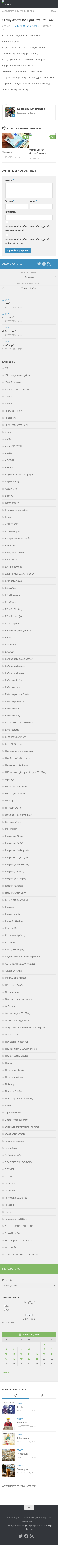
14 (36, 1354)
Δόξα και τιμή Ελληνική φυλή (19, 573)
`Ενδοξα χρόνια (13, 382)
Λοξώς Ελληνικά (13, 970)
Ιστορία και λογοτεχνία (16, 857)
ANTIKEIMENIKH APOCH (13, 11)
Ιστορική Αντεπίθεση (15, 892)
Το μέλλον (10, 1183)
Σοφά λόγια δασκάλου (16, 1119)
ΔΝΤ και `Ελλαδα (13, 566)
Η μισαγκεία (11, 779)
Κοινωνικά (8, 317)
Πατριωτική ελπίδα (14, 1077)
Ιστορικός (10, 907)
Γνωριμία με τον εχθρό (16, 510)
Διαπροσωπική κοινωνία (17, 538)
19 (21, 1358)
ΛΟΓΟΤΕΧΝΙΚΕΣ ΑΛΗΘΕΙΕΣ (20, 963)
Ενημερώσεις (12, 729)
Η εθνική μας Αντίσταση (17, 765)
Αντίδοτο (9, 453)
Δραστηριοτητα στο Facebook (19, 1486)
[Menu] (54, 4)
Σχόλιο (9, 180)
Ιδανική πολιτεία (13, 822)
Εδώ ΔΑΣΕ (10, 588)
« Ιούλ (5, 1372)
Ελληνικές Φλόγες (14, 680)
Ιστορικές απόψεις (14, 871)
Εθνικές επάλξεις (13, 616)
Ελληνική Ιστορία (13, 687)
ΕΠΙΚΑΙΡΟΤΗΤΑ (13, 744)
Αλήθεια (9, 439)
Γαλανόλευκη (12, 503)
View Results (29, 1318)
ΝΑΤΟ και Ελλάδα (14, 985)
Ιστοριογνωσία (12, 914)
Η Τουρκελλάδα (13, 807)
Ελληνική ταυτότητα (15, 701)
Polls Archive (8, 1322)
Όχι (8, 1309)
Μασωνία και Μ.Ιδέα (15, 978)
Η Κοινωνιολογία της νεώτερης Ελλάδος (25, 772)
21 (36, 1358)
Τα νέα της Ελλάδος (15, 1141)
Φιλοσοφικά (9, 331)
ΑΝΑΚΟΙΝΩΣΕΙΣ (13, 446)
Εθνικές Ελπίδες (13, 609)
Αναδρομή (8, 345)
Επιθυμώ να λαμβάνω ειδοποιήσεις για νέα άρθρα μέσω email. (27, 241)
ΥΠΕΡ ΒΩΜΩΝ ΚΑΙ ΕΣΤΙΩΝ (19, 1226)
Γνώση (8, 517)
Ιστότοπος (10, 212)
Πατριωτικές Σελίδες (15, 1070)
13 (29, 1354)
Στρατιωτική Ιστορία (15, 1134)
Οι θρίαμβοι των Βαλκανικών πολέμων (25, 1027)
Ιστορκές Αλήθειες (14, 921)
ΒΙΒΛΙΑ (9, 495)
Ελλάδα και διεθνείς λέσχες (19, 659)
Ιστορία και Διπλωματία (17, 850)
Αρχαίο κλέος (12, 481)
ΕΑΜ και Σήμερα (13, 581)
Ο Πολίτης (10, 1006)
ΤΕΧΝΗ (9, 1176)
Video (8, 432)
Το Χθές (6, 303)
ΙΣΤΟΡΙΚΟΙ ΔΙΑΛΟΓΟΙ (16, 900)
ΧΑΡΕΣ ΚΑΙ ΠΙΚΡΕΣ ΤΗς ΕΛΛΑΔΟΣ (23, 1254)
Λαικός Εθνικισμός (14, 949)
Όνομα (9, 201)
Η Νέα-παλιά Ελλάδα (16, 786)
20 (29, 1358)
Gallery (8, 396)
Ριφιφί (8, 1105)
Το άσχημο (7, 152)
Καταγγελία (11, 928)
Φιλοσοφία (10, 1247)
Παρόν (8, 1063)
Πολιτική (9, 1084)
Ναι (8, 1306)
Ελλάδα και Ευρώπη (15, 666)
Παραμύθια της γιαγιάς (16, 1056)
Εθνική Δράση (12, 623)
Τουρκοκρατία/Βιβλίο (16, 1219)
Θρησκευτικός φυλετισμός (18, 814)
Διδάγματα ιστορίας (15, 552)
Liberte (8, 403)
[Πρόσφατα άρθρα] (15, 1395)
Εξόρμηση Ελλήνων (15, 737)
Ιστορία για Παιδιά (14, 843)
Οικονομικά (23, 1469)
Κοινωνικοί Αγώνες (15, 935)
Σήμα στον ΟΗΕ (13, 1112)
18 (14, 1358)
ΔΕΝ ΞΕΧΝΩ (11, 524)
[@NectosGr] (39, 264)
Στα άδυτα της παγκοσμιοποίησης (22, 1126)
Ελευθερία (10, 644)
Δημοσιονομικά (13, 531)
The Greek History (13, 410)
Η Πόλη (9, 800)
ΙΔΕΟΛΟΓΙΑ (11, 829)
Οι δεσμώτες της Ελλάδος (18, 1020)
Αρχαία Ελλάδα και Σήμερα (19, 474)
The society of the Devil (16, 425)
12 (21, 1354)
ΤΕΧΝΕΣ (9, 1169)
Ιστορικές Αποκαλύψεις (17, 864)
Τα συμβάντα (11, 1148)
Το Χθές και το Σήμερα (16, 1197)
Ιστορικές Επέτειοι (14, 885)
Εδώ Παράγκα (12, 595)
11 (14, 1354)
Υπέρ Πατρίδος (13, 1233)
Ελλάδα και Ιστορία (15, 673)
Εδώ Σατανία (11, 602)
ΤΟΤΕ (8, 1212)
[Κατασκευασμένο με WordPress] (26, 1526)
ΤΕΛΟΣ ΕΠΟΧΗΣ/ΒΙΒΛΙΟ (18, 1162)
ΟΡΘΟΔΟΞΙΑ (12, 1034)
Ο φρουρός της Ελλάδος (17, 1013)
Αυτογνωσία (11, 488)
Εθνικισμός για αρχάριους (18, 630)
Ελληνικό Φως (12, 715)
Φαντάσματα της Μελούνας (19, 1240)
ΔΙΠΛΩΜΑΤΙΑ (12, 559)
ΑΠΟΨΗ (9, 460)
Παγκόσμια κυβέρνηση (16, 1041)
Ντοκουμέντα (12, 992)
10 (6, 1354)
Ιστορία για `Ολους (14, 836)
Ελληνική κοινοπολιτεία (17, 694)
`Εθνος (8, 368)
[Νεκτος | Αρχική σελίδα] (8, 3)
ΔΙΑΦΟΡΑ (10, 545)
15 (44, 1354)
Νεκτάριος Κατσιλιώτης (27, 26)
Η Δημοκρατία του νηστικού (19, 751)
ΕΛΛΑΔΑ (9, 651)
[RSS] (49, 264)
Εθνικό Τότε (11, 637)
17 (6, 1358)
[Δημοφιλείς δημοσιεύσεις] (42, 1395)
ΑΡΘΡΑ (30, 11)
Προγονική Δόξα (13, 1091)
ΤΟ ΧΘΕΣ (10, 1190)
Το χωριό (9, 1204)
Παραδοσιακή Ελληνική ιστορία (21, 1048)
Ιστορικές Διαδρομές (15, 878)
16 (52, 1354)
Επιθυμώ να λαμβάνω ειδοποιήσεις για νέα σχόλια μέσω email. (27, 228)
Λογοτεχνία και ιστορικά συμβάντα (22, 956)
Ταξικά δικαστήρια (14, 1155)
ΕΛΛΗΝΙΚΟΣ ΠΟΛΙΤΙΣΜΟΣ (19, 722)
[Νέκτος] (44, 264)
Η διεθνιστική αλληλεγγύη (18, 758)
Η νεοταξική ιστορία (15, 793)
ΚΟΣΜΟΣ (10, 942)
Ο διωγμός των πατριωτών (18, 999)
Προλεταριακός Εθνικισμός (19, 1098)
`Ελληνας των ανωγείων (17, 375)
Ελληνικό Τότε (12, 708)
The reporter (11, 417)
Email (33, 201)
